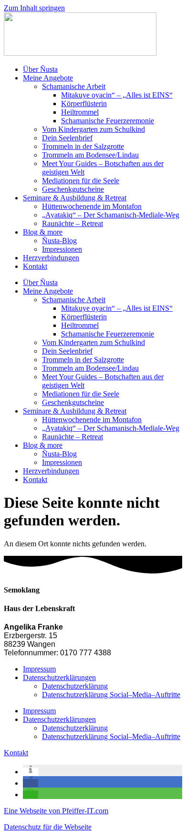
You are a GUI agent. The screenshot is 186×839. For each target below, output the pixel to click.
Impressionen (62, 249)
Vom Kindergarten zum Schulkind (93, 129)
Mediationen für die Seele (80, 181)
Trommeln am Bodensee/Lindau (90, 155)
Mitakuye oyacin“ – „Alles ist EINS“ (117, 95)
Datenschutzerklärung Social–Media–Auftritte (111, 695)
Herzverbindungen (51, 258)
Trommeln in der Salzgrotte (83, 146)
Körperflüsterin (84, 103)
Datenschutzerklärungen (59, 677)
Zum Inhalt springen (34, 8)
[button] (30, 772)
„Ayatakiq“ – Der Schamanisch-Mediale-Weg (110, 215)
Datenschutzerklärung (75, 686)
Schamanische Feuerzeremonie (107, 121)
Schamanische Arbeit (73, 86)
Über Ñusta (40, 69)
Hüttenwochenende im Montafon (92, 206)
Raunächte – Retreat (72, 223)
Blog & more (42, 232)
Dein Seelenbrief (67, 138)
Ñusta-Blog (59, 241)
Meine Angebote (48, 78)
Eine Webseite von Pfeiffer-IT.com (56, 811)
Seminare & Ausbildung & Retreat (74, 198)
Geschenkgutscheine (73, 189)
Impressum (39, 669)
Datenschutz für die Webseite (48, 827)
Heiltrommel (80, 112)
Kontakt (35, 266)
